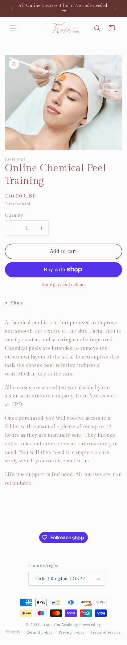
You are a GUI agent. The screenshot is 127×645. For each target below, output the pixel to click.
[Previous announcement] (11, 8)
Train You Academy (60, 625)
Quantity (14, 215)
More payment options (63, 284)
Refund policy (40, 632)
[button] (13, 28)
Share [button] (17, 303)
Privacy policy (71, 632)
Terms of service (106, 632)
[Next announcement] (115, 8)
